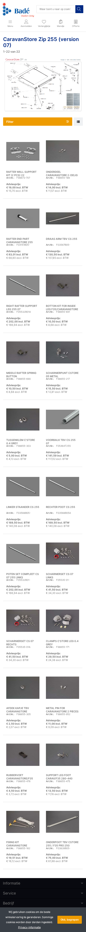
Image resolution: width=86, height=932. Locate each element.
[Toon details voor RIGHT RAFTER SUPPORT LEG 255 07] (22, 285)
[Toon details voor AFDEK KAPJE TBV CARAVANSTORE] (22, 687)
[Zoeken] (79, 9)
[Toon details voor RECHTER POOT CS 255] (62, 486)
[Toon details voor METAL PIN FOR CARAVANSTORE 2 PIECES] (62, 687)
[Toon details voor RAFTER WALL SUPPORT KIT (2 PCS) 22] (22, 151)
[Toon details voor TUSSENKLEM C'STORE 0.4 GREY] (22, 419)
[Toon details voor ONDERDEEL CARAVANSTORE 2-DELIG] (62, 151)
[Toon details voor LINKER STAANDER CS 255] (22, 486)
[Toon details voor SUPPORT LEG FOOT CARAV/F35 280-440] (62, 754)
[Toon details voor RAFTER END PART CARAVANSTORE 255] (22, 218)
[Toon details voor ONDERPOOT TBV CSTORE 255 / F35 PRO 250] (62, 821)
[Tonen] (78, 121)
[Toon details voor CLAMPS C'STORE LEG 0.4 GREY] (62, 620)
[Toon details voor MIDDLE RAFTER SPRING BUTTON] (22, 352)
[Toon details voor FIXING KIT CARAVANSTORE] (22, 821)
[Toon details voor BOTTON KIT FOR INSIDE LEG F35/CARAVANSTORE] (62, 285)
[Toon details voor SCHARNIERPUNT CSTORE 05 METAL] (62, 352)
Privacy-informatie (29, 927)
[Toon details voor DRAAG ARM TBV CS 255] (62, 218)
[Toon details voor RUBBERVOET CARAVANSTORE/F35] (22, 754)
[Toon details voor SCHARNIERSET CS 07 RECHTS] (22, 620)
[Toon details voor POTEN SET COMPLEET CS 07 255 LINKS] (22, 553)
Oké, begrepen (70, 919)
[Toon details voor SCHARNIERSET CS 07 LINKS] (62, 553)
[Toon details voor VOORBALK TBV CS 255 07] (62, 419)
